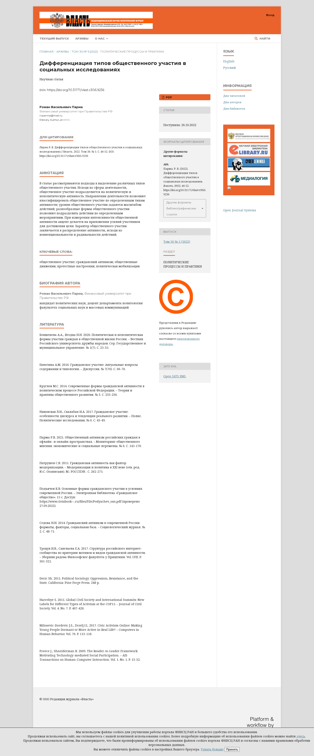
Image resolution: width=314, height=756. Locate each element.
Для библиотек (234, 108)
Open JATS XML (174, 376)
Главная (47, 51)
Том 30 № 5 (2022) (85, 51)
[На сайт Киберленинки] (248, 170)
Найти (264, 38)
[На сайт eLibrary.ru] (248, 155)
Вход (270, 15)
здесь (300, 736)
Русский (229, 68)
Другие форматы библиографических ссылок (181, 208)
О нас (100, 38)
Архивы (81, 38)
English (229, 61)
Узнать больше (212, 749)
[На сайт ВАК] (248, 141)
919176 (66, 120)
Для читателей (234, 96)
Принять (232, 749)
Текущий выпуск (54, 38)
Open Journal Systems (239, 210)
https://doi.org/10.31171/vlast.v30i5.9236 (75, 90)
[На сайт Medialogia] (248, 184)
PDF (168, 97)
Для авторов (232, 102)
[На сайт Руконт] (229, 189)
